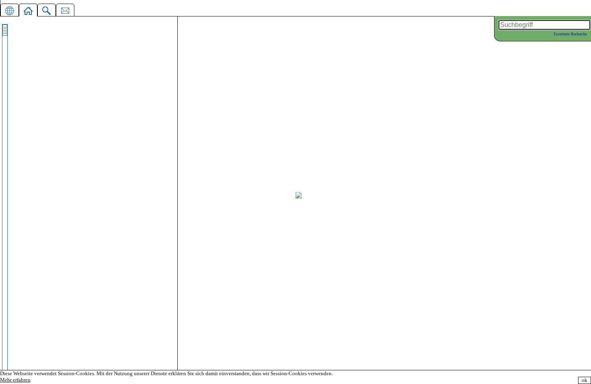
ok (584, 380)
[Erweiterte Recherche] (46, 9)
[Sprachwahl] (9, 9)
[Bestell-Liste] (65, 9)
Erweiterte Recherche (570, 34)
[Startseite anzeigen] (28, 9)
